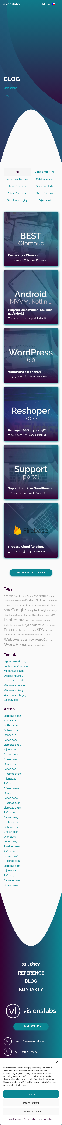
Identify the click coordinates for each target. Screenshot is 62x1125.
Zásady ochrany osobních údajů (38, 1119)
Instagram (48, 615)
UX (26, 635)
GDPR (7, 610)
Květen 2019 (11, 822)
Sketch (7, 634)
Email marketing (30, 605)
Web (37, 635)
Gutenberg (37, 615)
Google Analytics (38, 610)
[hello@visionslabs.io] (9, 1041)
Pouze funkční (31, 1102)
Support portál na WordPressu (30, 488)
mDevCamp (16, 625)
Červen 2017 (11, 885)
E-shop (18, 605)
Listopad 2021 (12, 744)
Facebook (42, 605)
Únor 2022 (10, 735)
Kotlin (28, 620)
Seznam (49, 630)
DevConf (21, 601)
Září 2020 (9, 783)
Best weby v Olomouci (24, 255)
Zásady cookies (15, 1119)
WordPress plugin (36, 645)
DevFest (30, 600)
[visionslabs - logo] (11, 4)
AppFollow (27, 596)
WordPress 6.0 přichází (24, 371)
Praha (9, 629)
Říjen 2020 (10, 778)
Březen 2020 (11, 788)
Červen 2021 (11, 754)
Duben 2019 (11, 827)
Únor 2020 (10, 793)
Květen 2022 (11, 725)
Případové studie (14, 680)
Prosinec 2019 (12, 802)
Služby (31, 964)
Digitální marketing (46, 600)
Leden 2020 (11, 797)
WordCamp (44, 639)
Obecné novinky (13, 675)
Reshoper (21, 630)
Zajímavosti (11, 699)
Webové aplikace (14, 685)
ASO (36, 596)
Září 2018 (9, 851)
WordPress (15, 644)
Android (8, 596)
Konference (15, 619)
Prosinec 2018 (12, 846)
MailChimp (36, 620)
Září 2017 (9, 875)
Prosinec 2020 (12, 773)
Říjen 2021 (10, 749)
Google (18, 609)
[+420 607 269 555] (9, 1052)
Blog (12, 78)
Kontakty (31, 989)
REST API (31, 630)
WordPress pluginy (15, 695)
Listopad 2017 (12, 865)
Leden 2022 (11, 740)
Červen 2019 (11, 817)
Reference (31, 973)
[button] (57, 1061)
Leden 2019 (10, 841)
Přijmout (31, 1094)
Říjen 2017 (10, 870)
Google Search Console (20, 615)
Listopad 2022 (12, 715)
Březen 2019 (11, 831)
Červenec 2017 (12, 880)
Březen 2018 (11, 856)
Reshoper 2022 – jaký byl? (27, 430)
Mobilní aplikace (14, 670)
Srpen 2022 (10, 720)
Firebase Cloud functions (26, 546)
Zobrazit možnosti (31, 1111)
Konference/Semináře (17, 666)
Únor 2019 (10, 836)
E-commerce (9, 605)
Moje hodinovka (33, 625)
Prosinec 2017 (12, 860)
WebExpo (45, 634)
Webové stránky (19, 639)
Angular (18, 596)
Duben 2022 (11, 730)
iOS (53, 615)
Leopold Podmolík (36, 260)
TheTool (21, 634)
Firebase (51, 605)
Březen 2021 (11, 759)
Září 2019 (9, 812)
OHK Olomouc (51, 625)
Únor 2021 (10, 764)
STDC (13, 635)
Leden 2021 (10, 768)
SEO (40, 629)
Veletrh (31, 635)
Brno (42, 596)
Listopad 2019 (12, 807)
